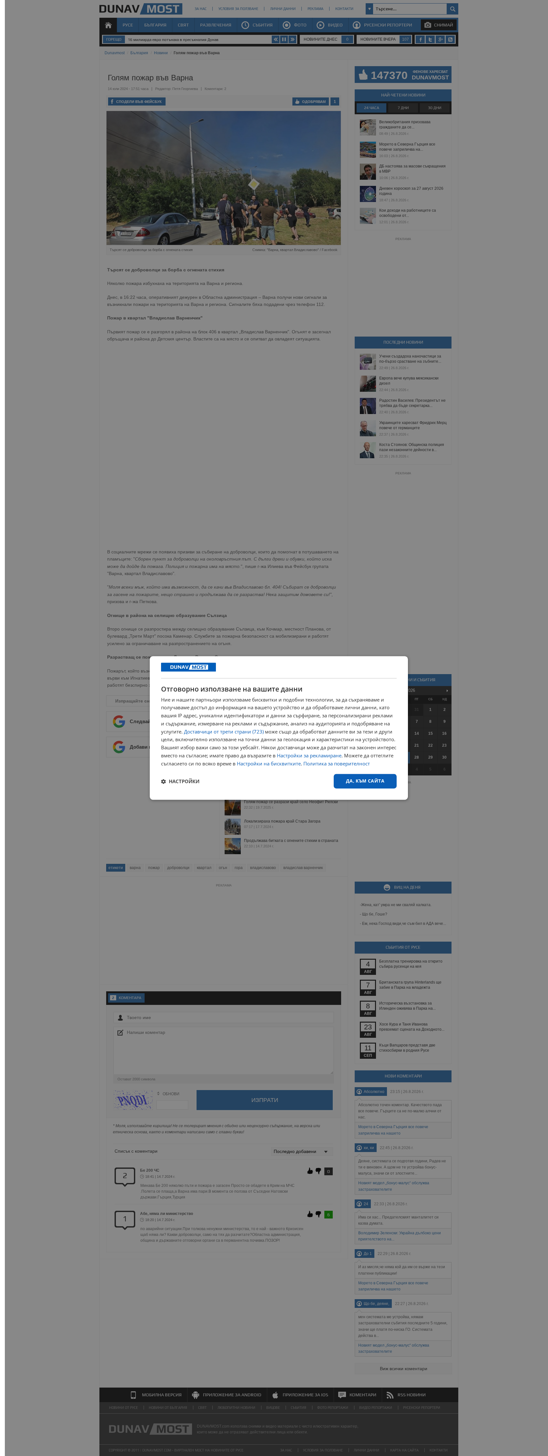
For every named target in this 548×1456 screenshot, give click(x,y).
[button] (180, 781)
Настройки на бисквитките (269, 763)
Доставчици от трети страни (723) (224, 731)
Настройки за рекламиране (309, 755)
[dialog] (279, 728)
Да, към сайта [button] (365, 781)
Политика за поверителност (336, 763)
